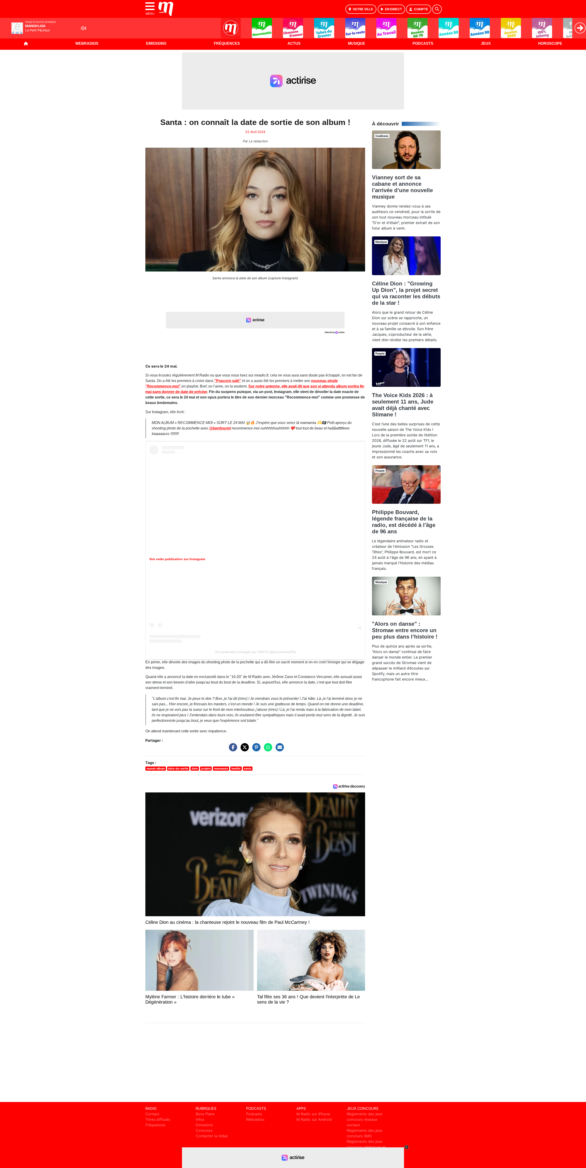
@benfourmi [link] (220, 428)
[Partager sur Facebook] (232, 749)
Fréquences (227, 43)
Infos (200, 1119)
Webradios (86, 43)
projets (206, 768)
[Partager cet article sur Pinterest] (255, 749)
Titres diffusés (157, 1119)
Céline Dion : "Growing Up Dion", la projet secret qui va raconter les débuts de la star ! (406, 293)
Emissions (156, 43)
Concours (204, 1130)
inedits (236, 768)
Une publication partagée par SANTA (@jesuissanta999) (255, 652)
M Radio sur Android (314, 1119)
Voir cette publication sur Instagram (177, 559)
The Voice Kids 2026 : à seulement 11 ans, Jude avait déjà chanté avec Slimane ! (402, 405)
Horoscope (550, 43)
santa (247, 768)
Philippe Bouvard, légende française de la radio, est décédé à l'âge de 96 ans (403, 521)
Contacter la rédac (212, 1136)
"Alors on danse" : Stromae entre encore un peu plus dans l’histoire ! (404, 630)
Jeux (486, 43)
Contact (152, 1114)
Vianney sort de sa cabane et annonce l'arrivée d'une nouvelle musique (402, 187)
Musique (356, 43)
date (195, 768)
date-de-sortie (178, 768)
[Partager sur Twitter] (243, 749)
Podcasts (422, 43)
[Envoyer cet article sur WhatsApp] (267, 749)
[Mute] (83, 28)
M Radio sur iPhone (313, 1114)
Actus (294, 43)
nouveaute (221, 768)
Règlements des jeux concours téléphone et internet (366, 1147)
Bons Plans (205, 1114)
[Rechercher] (437, 9)
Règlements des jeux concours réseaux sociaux (365, 1119)
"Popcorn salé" (227, 381)
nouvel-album (155, 768)
